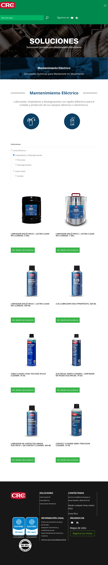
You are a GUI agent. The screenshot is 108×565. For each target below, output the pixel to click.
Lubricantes (20, 171)
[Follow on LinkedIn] (76, 17)
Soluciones (16, 144)
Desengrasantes (24, 165)
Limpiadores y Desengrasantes (28, 155)
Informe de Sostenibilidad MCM (53, 540)
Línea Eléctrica (23, 78)
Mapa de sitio (78, 528)
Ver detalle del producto (22, 250)
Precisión (21, 160)
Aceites (20, 176)
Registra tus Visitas (82, 533)
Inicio (13, 78)
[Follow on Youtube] (72, 17)
